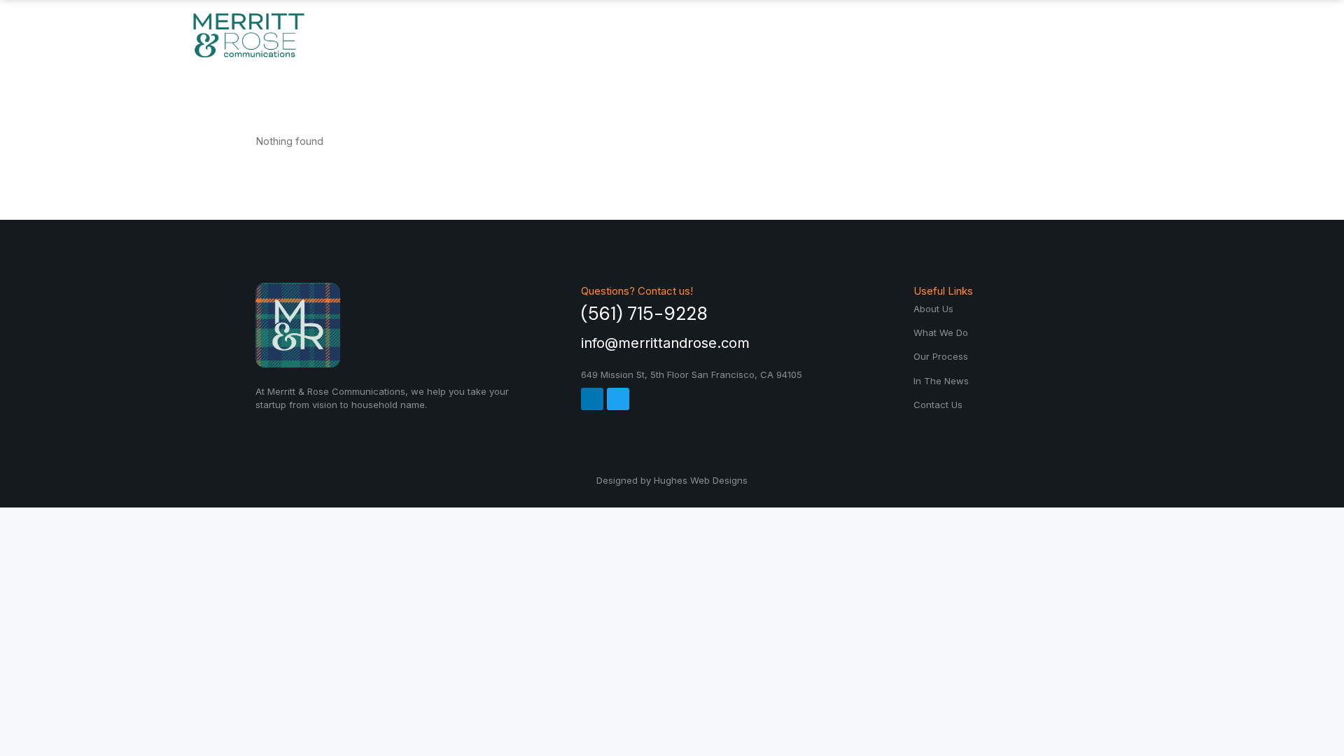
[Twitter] (618, 399)
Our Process (802, 35)
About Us (564, 35)
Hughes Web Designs (701, 480)
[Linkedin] (592, 399)
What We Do (676, 35)
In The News (929, 35)
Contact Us (1049, 35)
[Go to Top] (1323, 735)
